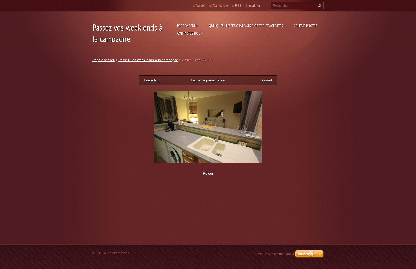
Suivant (266, 80)
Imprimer (254, 5)
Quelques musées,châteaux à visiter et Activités (246, 25)
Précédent (152, 80)
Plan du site (220, 5)
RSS (238, 5)
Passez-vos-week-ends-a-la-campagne (148, 60)
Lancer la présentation (208, 80)
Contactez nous (189, 33)
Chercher (319, 5)
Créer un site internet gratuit (274, 254)
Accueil (200, 5)
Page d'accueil (187, 25)
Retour (208, 173)
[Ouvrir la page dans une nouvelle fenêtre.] (208, 126)
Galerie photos (305, 25)
